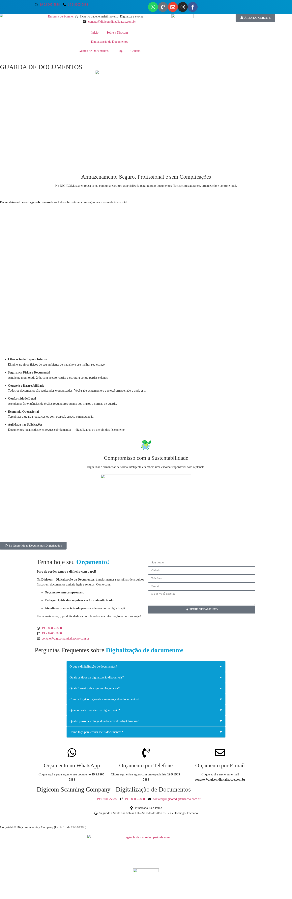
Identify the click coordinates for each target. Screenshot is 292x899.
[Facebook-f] (193, 7)
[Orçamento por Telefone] (146, 753)
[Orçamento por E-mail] (220, 753)
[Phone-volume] (163, 7)
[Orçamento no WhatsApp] (72, 753)
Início (95, 32)
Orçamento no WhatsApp (72, 765)
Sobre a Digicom (117, 32)
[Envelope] (173, 7)
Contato (135, 50)
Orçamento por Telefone (146, 765)
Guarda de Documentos (93, 50)
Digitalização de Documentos (109, 41)
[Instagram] (183, 7)
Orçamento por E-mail (220, 765)
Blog (119, 50)
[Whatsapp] (153, 7)
